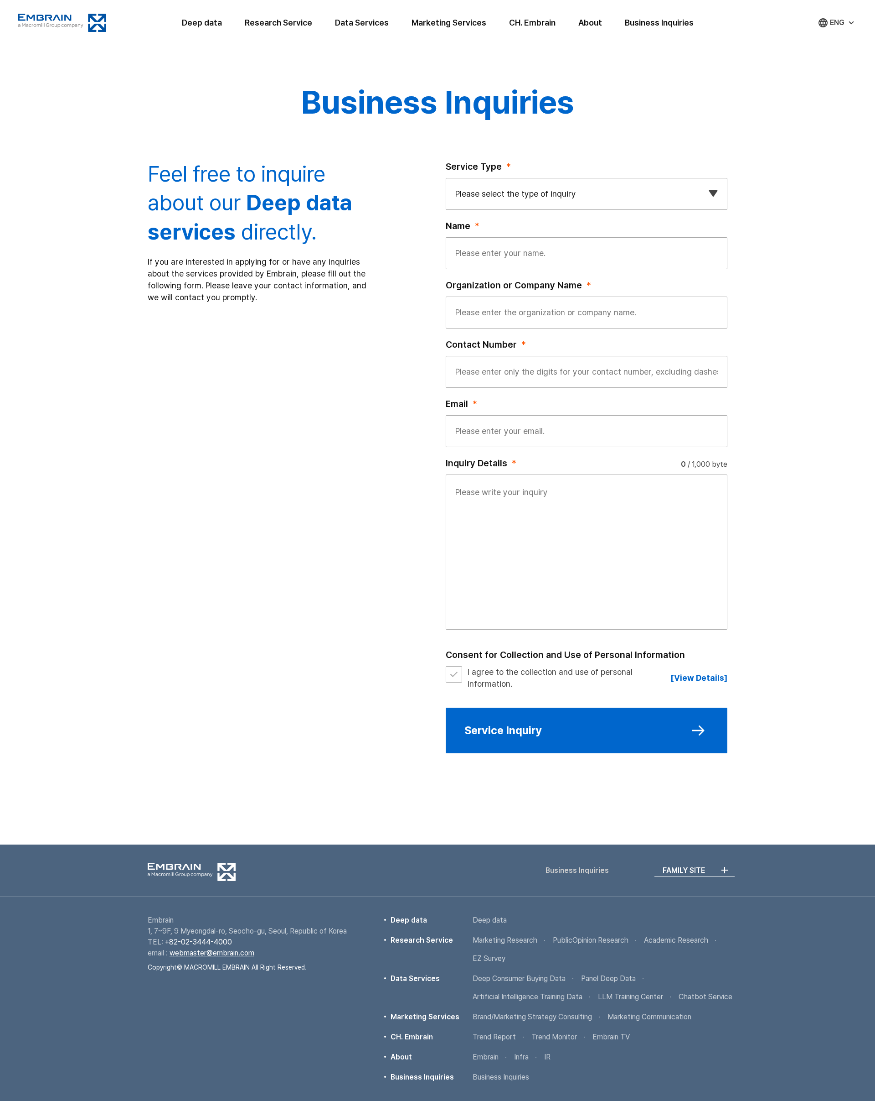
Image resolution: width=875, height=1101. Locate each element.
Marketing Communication (649, 1016)
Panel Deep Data (608, 978)
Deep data (202, 22)
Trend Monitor (554, 1037)
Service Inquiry (503, 730)
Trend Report (494, 1037)
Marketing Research (505, 940)
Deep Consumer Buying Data (519, 978)
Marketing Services (449, 22)
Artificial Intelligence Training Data (527, 996)
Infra (521, 1057)
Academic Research (676, 940)
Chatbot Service (705, 996)
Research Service (278, 22)
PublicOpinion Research (590, 940)
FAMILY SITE (684, 870)
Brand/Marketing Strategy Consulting (532, 1016)
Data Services (362, 22)
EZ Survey (489, 958)
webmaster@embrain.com (212, 953)
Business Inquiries (659, 22)
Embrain (62, 23)
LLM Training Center (630, 996)
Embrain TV (611, 1037)
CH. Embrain (532, 22)
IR (547, 1057)
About (590, 22)
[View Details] (698, 678)
